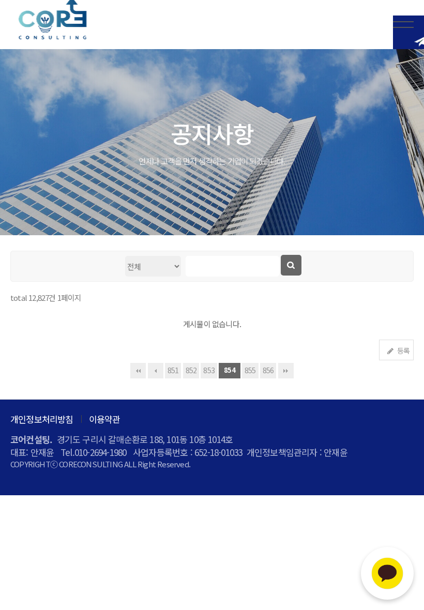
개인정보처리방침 (41, 419)
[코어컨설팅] (51, 20)
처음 (138, 370)
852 (191, 370)
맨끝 (286, 370)
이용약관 (104, 419)
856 (268, 370)
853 (209, 370)
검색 (291, 265)
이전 (155, 370)
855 (250, 370)
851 (173, 370)
